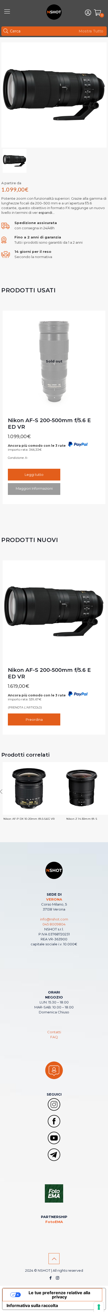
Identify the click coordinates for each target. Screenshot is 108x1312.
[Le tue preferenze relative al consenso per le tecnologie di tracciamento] (99, 1307)
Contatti (54, 1032)
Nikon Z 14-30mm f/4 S (81, 818)
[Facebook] (50, 1277)
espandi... (46, 212)
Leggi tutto (34, 474)
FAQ (54, 1037)
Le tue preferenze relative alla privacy (59, 1294)
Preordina (34, 719)
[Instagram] (57, 1277)
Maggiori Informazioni (34, 488)
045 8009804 (54, 924)
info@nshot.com (54, 919)
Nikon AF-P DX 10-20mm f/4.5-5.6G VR (29, 818)
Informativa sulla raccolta (32, 1305)
